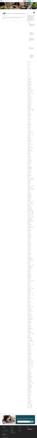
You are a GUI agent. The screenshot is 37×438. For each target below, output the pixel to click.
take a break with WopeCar (30, 84)
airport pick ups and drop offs (30, 140)
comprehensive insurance (30, 314)
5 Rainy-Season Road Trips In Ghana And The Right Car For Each (31, 49)
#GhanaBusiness (29, 106)
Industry (4, 13)
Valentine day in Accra (29, 384)
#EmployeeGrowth (29, 271)
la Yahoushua (29, 371)
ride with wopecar (29, 375)
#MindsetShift (29, 293)
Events (28, 70)
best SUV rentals (29, 389)
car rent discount (29, 284)
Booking (28, 65)
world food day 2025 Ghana (30, 337)
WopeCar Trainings (29, 166)
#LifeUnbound (29, 336)
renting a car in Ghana (29, 175)
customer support (29, 262)
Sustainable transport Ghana (30, 340)
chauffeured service (29, 301)
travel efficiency (29, 297)
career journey (29, 236)
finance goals (29, 223)
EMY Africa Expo (29, 206)
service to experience (29, 114)
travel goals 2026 (29, 323)
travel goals (29, 280)
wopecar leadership (29, 79)
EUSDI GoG (32, 306)
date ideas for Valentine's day (30, 267)
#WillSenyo (32, 201)
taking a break (32, 363)
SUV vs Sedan (29, 184)
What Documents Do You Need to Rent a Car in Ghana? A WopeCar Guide (32, 34)
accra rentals (29, 241)
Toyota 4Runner (29, 201)
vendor (28, 341)
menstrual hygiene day (29, 276)
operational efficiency (29, 132)
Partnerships (29, 64)
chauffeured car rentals (30, 92)
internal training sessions (30, 167)
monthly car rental (31, 341)
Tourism (28, 63)
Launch (32, 188)
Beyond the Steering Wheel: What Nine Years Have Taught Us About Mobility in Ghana (31, 25)
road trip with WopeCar (29, 219)
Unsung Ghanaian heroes (30, 171)
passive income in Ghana (29, 310)
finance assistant (29, 327)
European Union (29, 306)
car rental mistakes (29, 180)
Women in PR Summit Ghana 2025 (30, 328)
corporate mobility (29, 127)
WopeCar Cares (29, 249)
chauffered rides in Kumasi (30, 319)
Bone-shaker (29, 136)
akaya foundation (29, 110)
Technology (29, 71)
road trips (28, 179)
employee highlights (29, 253)
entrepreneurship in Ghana (30, 376)
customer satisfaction (29, 254)
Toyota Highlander (29, 193)
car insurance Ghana (29, 289)
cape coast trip (29, 397)
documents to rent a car (30, 362)
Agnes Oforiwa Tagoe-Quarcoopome (30, 227)
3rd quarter (29, 263)
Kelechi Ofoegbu (32, 179)
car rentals (29, 228)
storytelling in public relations (30, 210)
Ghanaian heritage (29, 388)
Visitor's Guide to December (30, 97)
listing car (31, 202)
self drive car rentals (29, 115)
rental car (28, 406)
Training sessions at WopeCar (30, 258)
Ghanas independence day (30, 401)
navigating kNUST (29, 119)
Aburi (28, 214)
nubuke (32, 93)
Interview (28, 393)
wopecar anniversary (29, 350)
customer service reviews (30, 332)
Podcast (28, 202)
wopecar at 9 (29, 141)
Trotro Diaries (29, 245)
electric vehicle (29, 188)
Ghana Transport (29, 349)
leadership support (29, 302)
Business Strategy (29, 162)
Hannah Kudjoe (29, 367)
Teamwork (28, 363)
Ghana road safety (29, 93)
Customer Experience (29, 354)
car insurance (29, 123)
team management (29, 358)
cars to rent (32, 280)
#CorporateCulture (29, 88)
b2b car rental (29, 402)
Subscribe (31, 421)
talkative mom (29, 154)
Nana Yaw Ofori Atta (29, 315)
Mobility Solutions (29, 105)
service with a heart (29, 275)
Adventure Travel (31, 32)
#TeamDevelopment (29, 149)
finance (31, 406)
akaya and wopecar (29, 197)
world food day (29, 240)
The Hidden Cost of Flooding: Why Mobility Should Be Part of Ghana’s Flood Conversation (32, 56)
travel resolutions (29, 215)
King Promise (32, 288)
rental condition (29, 345)
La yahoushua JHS (29, 153)
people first (29, 101)
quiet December (29, 128)
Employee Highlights (29, 69)
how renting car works (29, 380)
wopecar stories (29, 232)
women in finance (29, 192)
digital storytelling (31, 214)
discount (28, 145)
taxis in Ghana (29, 288)
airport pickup (29, 80)
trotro (32, 110)
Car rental (28, 158)
